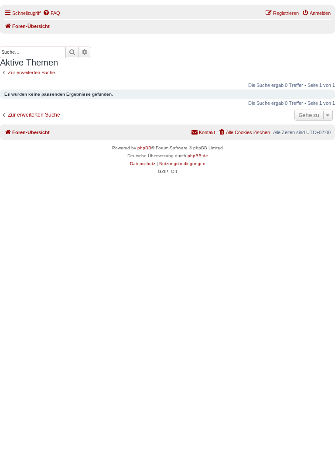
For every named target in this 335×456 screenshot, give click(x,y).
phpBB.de (198, 155)
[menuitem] (51, 13)
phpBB (144, 147)
